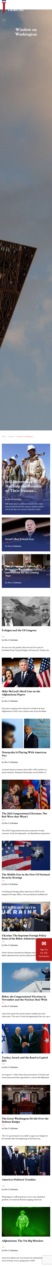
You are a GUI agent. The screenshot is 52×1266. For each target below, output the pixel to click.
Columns (11, 437)
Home (4, 437)
